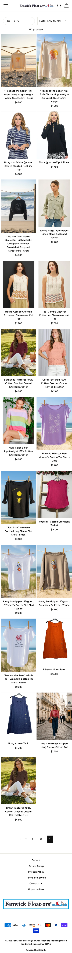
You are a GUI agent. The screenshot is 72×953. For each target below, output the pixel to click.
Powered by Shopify (36, 950)
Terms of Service (36, 877)
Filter (15, 21)
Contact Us (36, 883)
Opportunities (36, 889)
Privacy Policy (36, 871)
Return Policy (36, 865)
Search (36, 860)
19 (41, 839)
